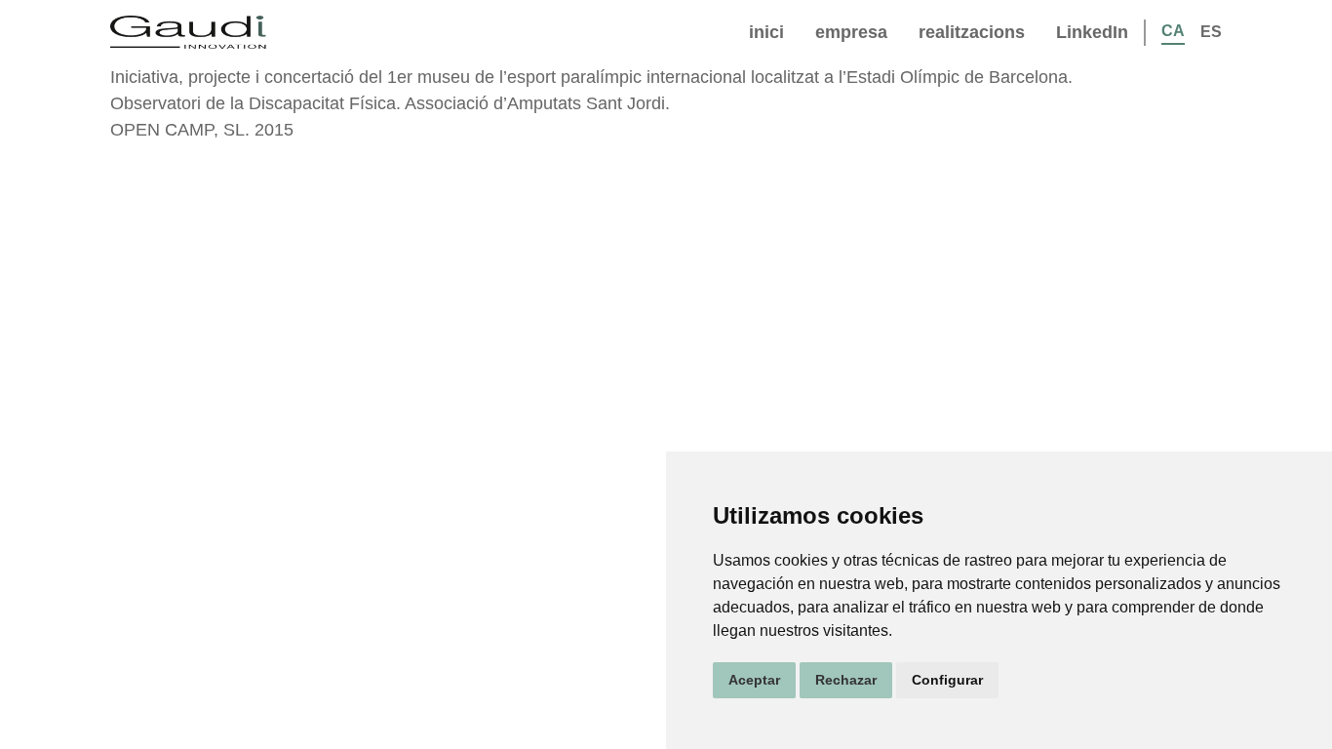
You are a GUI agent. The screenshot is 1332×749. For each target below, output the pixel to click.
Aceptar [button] (754, 680)
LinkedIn (1092, 32)
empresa (851, 32)
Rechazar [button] (846, 680)
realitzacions (972, 32)
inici (766, 32)
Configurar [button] (947, 680)
